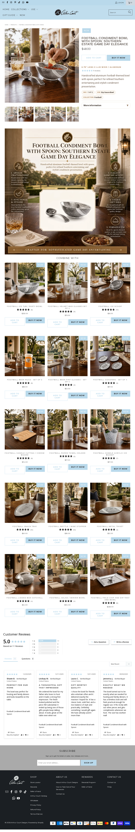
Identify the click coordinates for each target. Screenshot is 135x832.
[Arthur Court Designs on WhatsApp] (23, 3)
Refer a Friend (35, 791)
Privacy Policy (35, 805)
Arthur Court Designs (19, 823)
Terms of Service (36, 814)
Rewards (33, 787)
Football (98, 97)
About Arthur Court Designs (67, 782)
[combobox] (120, 12)
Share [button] (12, 732)
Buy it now (118, 58)
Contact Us (60, 794)
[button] (20, 9)
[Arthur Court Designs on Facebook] (7, 3)
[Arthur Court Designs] (66, 12)
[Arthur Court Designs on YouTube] (27, 3)
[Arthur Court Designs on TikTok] (19, 3)
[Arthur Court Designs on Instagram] (11, 3)
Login (121, 3)
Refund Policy (35, 809)
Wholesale (34, 800)
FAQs (109, 787)
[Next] (77, 65)
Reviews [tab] (8, 658)
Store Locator (35, 782)
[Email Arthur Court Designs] (3, 3)
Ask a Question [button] (100, 642)
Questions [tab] (26, 658)
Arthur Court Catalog (38, 796)
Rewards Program (89, 782)
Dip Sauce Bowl (107, 92)
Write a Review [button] (122, 642)
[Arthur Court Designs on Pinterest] (15, 3)
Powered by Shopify (36, 823)
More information (92, 105)
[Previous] (7, 65)
